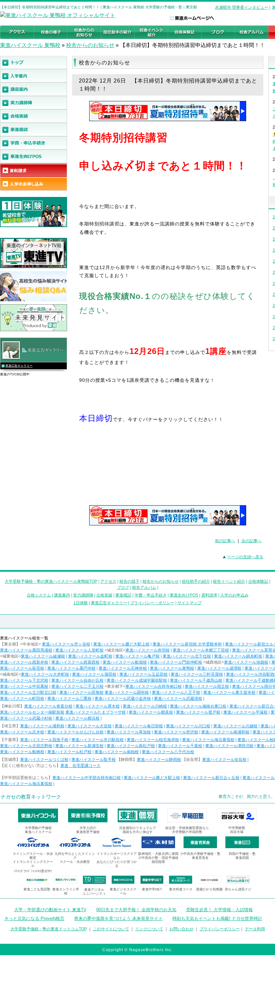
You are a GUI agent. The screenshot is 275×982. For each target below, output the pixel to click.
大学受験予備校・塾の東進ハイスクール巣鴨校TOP (51, 581)
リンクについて (149, 929)
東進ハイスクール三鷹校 (69, 698)
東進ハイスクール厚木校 (97, 706)
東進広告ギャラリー (19, 365)
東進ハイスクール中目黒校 (24, 686)
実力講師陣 (83, 595)
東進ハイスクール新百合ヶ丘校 (211, 777)
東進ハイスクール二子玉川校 (77, 686)
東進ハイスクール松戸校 (69, 752)
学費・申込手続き (150, 595)
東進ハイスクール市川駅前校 (97, 739)
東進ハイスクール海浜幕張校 (208, 739)
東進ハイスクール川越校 (235, 726)
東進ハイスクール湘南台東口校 (198, 706)
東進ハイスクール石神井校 (123, 668)
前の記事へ (225, 540)
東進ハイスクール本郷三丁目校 (201, 650)
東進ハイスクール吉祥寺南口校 (153, 686)
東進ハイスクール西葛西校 (75, 662)
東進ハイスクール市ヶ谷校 (66, 644)
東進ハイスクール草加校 (129, 732)
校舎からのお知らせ (90, 45)
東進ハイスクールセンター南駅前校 (32, 712)
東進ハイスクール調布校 (127, 692)
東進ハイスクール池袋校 (246, 662)
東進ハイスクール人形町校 (79, 650)
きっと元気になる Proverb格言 (34, 918)
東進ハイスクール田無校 (81, 692)
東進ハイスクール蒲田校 (94, 674)
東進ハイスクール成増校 (219, 668)
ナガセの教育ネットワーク (31, 796)
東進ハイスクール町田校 (22, 698)
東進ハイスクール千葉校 (180, 745)
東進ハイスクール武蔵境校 (178, 698)
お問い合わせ (181, 929)
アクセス (108, 581)
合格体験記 (258, 581)
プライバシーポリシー (220, 929)
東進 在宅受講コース (80, 765)
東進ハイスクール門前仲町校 (176, 662)
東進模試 (123, 595)
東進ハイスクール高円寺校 (71, 668)
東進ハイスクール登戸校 (198, 712)
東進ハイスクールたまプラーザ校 (95, 712)
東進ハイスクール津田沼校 (229, 745)
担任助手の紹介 (196, 581)
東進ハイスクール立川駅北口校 (28, 692)
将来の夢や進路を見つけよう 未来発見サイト (118, 918)
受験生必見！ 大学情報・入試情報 (219, 909)
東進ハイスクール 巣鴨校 (30, 45)
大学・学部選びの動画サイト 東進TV (50, 909)
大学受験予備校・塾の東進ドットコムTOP (48, 929)
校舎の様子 (129, 581)
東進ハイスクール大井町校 (45, 674)
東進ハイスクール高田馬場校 (26, 650)
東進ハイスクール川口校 (188, 726)
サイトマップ (189, 603)
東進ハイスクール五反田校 (143, 674)
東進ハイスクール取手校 (93, 759)
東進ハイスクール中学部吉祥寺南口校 (86, 777)
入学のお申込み (234, 595)
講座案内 (62, 595)
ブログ (123, 587)
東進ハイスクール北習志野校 (26, 745)
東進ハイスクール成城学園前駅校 (137, 680)
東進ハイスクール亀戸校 (137, 656)
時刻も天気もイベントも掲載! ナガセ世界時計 (217, 918)
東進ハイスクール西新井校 (24, 662)
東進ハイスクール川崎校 (145, 706)
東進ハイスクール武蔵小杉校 (26, 718)
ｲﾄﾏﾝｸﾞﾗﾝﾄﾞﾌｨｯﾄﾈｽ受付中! (33, 871)
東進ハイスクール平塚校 (245, 712)
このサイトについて (111, 929)
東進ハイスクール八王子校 (176, 692)
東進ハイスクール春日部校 (139, 726)
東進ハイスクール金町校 (90, 656)
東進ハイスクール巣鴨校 (172, 668)
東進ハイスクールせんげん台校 (75, 732)
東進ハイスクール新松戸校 (131, 745)
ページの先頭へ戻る (245, 557)
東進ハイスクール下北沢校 (24, 680)
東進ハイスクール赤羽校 (147, 650)
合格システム (39, 595)
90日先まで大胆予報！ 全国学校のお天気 (136, 909)
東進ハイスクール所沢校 (176, 732)
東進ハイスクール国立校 (207, 686)
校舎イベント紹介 (229, 581)
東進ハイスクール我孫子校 (44, 739)
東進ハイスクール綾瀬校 (43, 656)
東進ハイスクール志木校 (22, 732)
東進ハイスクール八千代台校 (168, 752)
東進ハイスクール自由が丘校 (77, 680)
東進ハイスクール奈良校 (224, 759)
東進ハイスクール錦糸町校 (238, 656)
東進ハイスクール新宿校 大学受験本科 (187, 644)
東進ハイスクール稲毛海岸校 (153, 739)
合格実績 (104, 595)
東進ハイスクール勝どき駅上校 (121, 644)
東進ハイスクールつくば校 (44, 759)
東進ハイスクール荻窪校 (22, 668)
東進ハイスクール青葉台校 (48, 706)
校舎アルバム (144, 587)
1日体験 (80, 603)
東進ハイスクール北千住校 (187, 656)
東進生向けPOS (184, 595)
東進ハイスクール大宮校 (89, 726)
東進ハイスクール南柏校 (117, 752)
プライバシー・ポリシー (152, 603)
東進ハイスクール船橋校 (22, 752)
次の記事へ (251, 540)
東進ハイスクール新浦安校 (79, 745)
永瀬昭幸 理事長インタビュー (241, 7)
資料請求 (209, 595)
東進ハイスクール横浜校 (77, 718)
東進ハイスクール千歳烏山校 (196, 680)
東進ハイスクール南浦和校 (225, 732)
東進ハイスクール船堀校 (125, 662)
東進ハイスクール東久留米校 (229, 692)
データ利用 (255, 929)
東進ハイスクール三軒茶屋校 (197, 674)
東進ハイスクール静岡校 (159, 759)
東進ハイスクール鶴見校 (151, 712)
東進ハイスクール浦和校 (42, 726)
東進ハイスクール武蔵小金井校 (123, 698)
